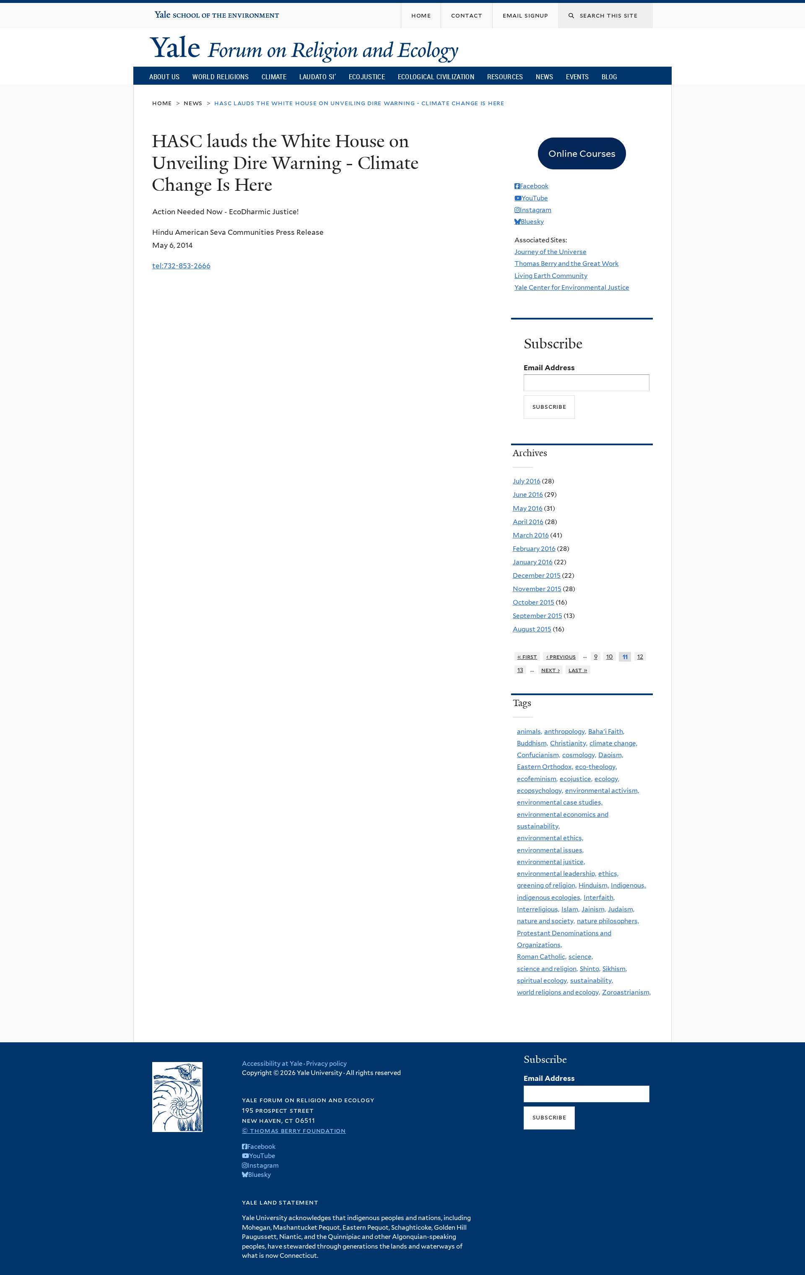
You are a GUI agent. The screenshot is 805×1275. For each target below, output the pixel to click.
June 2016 (528, 495)
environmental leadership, (556, 874)
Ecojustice (367, 76)
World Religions (220, 76)
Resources (505, 76)
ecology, (607, 779)
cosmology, (579, 755)
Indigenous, (628, 885)
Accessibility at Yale (272, 1063)
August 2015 (532, 629)
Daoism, (610, 755)
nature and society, (546, 921)
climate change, (613, 743)
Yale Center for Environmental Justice (571, 287)
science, (581, 957)
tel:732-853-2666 (181, 266)
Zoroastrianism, (626, 992)
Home (162, 103)
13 (520, 669)
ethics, (608, 874)
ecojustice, (576, 779)
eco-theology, (596, 767)
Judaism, (621, 909)
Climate (274, 76)
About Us (164, 76)
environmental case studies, (559, 802)
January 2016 (533, 562)
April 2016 (528, 522)
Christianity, (568, 743)
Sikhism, (614, 969)
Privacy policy (326, 1063)
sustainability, (591, 980)
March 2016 (531, 535)
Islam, (570, 909)
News (544, 76)
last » (578, 669)
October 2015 (533, 602)
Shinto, (590, 969)
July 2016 (526, 481)
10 (609, 656)
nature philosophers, (608, 921)
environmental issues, (550, 850)
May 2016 (528, 508)
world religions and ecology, (558, 992)
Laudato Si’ (317, 76)
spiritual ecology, (542, 980)
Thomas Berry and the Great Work (566, 263)
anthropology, (565, 731)
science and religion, (547, 969)
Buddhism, (532, 743)
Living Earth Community (550, 276)
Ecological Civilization (436, 76)
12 (640, 656)
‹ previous (561, 656)
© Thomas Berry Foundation (294, 1131)
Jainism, (594, 909)
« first (527, 656)
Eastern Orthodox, (545, 767)
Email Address (549, 368)
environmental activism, (602, 791)
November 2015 (537, 589)
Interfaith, (599, 897)
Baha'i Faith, (606, 731)
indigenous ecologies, (549, 897)
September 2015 (537, 616)
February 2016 (534, 549)
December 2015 (537, 575)
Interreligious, (538, 909)
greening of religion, (546, 885)
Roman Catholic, (541, 957)
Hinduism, (594, 885)
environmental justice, (551, 862)
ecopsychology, (540, 791)
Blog (609, 76)
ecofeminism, (537, 779)
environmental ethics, (550, 838)
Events (577, 76)
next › (550, 669)
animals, (529, 731)
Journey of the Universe (550, 252)
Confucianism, (538, 755)
